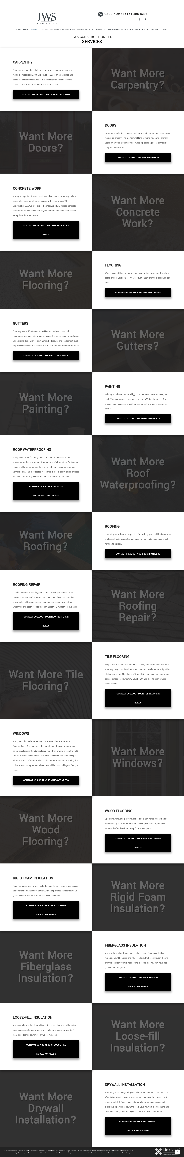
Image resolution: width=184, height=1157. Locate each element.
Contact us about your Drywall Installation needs (138, 1126)
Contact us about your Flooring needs (138, 292)
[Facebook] (145, 19)
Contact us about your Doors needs (138, 157)
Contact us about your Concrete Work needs (46, 230)
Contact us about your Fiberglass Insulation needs (138, 982)
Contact (164, 29)
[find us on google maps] (139, 19)
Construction (46, 29)
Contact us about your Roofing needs (138, 553)
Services (35, 29)
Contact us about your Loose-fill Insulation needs (46, 1049)
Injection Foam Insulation (136, 29)
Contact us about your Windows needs (46, 780)
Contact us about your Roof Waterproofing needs (46, 491)
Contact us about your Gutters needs (46, 355)
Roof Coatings (95, 29)
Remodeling (82, 29)
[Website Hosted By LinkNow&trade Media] (167, 1151)
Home (18, 29)
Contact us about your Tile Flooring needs (138, 698)
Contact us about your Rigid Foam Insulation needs (46, 910)
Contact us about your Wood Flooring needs (138, 843)
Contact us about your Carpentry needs (46, 94)
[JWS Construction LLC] (52, 19)
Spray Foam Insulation (64, 29)
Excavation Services (114, 29)
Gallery (154, 29)
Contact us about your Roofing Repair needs (46, 621)
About (26, 29)
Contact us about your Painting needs (138, 418)
